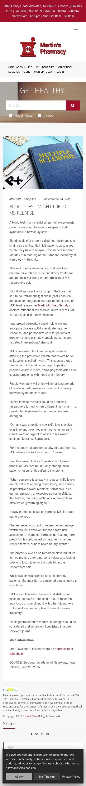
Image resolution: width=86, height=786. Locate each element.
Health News (24, 115)
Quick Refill (66, 67)
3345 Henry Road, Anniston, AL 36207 (30, 6)
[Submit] (73, 105)
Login (60, 71)
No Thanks (47, 776)
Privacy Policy (71, 776)
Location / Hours (19, 71)
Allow (19, 776)
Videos (48, 115)
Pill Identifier (45, 67)
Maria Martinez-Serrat (52, 305)
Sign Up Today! (43, 71)
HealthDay (31, 716)
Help (29, 67)
